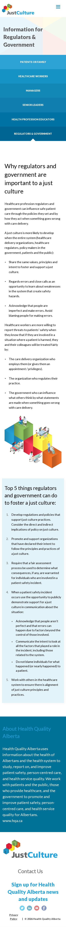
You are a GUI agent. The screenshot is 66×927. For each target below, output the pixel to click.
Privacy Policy (13, 916)
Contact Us (30, 871)
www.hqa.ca (12, 820)
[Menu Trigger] (58, 7)
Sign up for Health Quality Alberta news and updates (33, 883)
